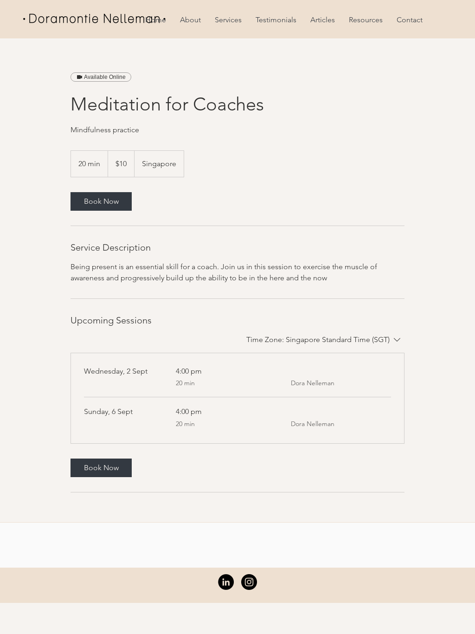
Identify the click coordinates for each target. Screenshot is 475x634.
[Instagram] (249, 582)
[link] (101, 201)
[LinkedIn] (226, 582)
